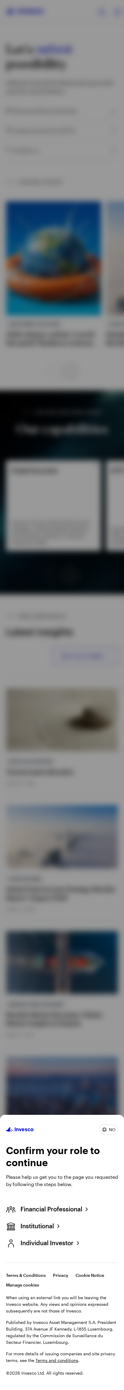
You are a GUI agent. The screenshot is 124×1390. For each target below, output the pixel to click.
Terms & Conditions (26, 1275)
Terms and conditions (57, 1360)
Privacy (60, 1275)
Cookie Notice (90, 1275)
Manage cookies (22, 1285)
